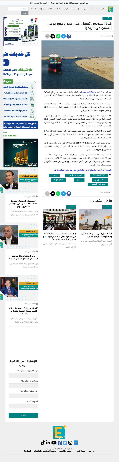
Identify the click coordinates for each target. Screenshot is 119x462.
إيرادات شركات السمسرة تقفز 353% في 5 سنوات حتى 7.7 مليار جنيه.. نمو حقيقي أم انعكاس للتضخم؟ (59, 237)
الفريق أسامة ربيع (75, 175)
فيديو (66, 9)
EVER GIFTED (99, 175)
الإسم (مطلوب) (32, 401)
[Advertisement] (70, 278)
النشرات (32, 9)
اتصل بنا (27, 451)
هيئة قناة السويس (98, 184)
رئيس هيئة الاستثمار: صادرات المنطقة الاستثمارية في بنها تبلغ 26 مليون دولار (24, 204)
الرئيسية (101, 9)
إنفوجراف (75, 9)
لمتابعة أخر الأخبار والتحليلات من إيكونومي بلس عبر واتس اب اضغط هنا (82, 170)
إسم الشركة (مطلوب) (29, 381)
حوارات (85, 9)
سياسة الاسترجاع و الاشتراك (45, 451)
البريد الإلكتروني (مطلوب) (27, 370)
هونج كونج (58, 179)
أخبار (92, 9)
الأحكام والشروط (66, 451)
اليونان (54, 175)
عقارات (49, 9)
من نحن (91, 451)
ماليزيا (79, 179)
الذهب (57, 9)
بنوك (41, 9)
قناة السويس (76, 116)
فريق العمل (80, 451)
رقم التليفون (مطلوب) (29, 391)
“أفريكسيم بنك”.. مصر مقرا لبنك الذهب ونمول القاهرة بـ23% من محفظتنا (23, 311)
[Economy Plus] (111, 8)
